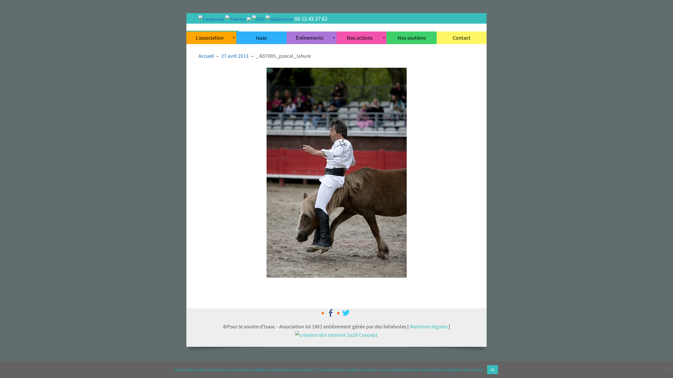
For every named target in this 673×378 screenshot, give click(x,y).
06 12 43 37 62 (311, 18)
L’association (209, 37)
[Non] (666, 369)
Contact (462, 37)
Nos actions (360, 37)
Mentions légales (428, 326)
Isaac (261, 37)
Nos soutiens (411, 37)
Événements (309, 37)
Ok (492, 370)
